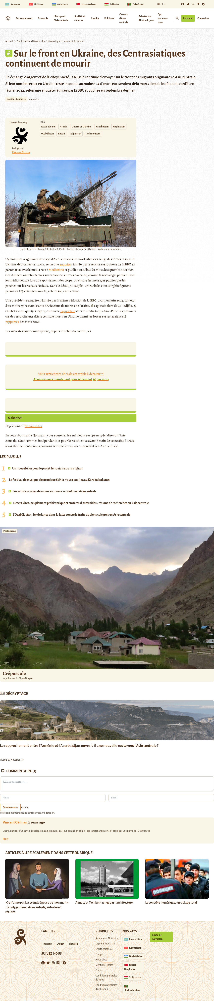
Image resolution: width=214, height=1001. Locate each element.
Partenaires (101, 959)
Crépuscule (15, 673)
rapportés (12, 321)
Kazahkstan (102, 126)
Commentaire (10, 807)
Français (47, 943)
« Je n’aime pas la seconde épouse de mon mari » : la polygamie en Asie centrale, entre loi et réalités (37, 907)
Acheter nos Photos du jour (146, 18)
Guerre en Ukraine (81, 126)
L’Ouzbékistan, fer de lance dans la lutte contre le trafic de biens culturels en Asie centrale (71, 514)
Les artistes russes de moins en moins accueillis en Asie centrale (54, 491)
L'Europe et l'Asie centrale (61, 18)
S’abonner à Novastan (106, 938)
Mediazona (56, 269)
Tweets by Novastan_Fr (12, 759)
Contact (99, 970)
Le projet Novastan (105, 943)
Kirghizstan (119, 126)
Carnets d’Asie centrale (123, 18)
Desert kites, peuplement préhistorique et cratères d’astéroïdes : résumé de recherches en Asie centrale (81, 503)
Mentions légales (104, 965)
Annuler (25, 807)
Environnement (24, 18)
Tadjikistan (75, 133)
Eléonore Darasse (21, 152)
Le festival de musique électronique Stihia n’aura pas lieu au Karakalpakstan (59, 479)
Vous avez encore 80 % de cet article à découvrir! (71, 376)
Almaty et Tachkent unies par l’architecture (104, 902)
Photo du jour (9, 531)
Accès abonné (48, 126)
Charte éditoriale (104, 949)
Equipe (99, 954)
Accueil (9, 41)
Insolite (95, 18)
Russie (61, 133)
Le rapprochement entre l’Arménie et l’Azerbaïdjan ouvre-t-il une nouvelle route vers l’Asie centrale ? (79, 746)
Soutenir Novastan (157, 937)
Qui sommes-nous (163, 18)
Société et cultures (79, 18)
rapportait (67, 311)
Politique (109, 18)
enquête (65, 264)
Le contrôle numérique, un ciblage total (171, 902)
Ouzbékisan (47, 133)
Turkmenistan (92, 133)
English (60, 943)
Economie (43, 18)
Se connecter (33, 426)
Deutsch (73, 943)
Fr (161, 4)
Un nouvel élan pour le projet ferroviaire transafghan (47, 468)
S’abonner (188, 18)
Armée (63, 126)
